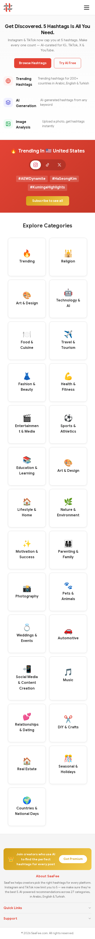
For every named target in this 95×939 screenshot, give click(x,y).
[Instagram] (35, 164)
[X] (59, 164)
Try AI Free (67, 63)
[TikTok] (47, 164)
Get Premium (73, 859)
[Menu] (86, 7)
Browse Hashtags (32, 63)
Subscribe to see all (47, 201)
